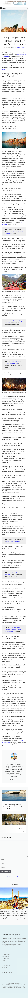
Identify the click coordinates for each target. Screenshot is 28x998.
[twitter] (4, 972)
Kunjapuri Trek (15, 361)
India (3, 69)
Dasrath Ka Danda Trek (11, 363)
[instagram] (2, 972)
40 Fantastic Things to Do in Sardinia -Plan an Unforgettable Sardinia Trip (12, 807)
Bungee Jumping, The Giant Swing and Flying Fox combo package (13, 629)
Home (4, 951)
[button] (27, 8)
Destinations (6, 956)
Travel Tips (6, 958)
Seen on (5, 967)
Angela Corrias (20, 47)
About (4, 960)
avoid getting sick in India (13, 541)
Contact (5, 963)
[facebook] (6, 972)
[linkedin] (9, 972)
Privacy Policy (6, 965)
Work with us (6, 954)
